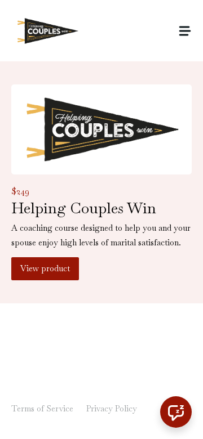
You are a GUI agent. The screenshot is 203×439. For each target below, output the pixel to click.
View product (45, 268)
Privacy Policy (111, 409)
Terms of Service (42, 409)
